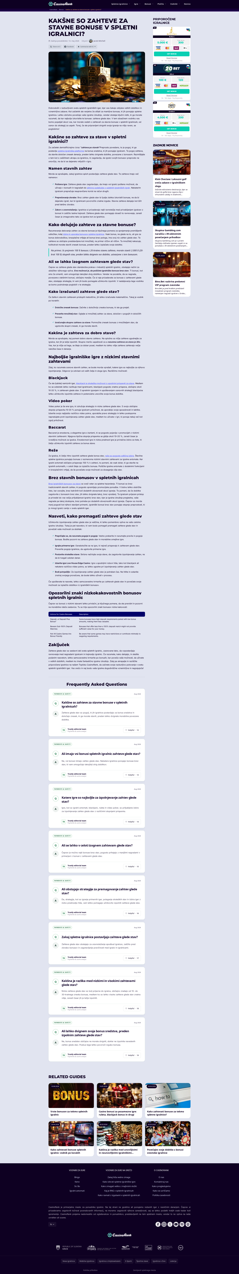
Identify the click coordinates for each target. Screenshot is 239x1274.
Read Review (171, 58)
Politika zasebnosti (161, 1195)
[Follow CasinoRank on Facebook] (158, 1224)
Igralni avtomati (77, 1190)
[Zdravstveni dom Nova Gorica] (165, 1247)
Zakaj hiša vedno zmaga (119, 1177)
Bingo (77, 1177)
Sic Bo (77, 1186)
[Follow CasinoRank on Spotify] (182, 1224)
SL (51, 1224)
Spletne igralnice (119, 4)
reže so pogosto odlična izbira (119, 456)
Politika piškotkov (90, 1270)
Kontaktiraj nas (161, 1181)
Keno (77, 1181)
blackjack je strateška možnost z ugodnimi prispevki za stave (105, 383)
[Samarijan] (130, 1247)
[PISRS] (101, 1247)
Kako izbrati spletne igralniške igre (119, 1181)
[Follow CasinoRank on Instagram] (164, 1224)
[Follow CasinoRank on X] (170, 1224)
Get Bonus (172, 54)
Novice (187, 4)
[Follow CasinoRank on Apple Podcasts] (188, 1224)
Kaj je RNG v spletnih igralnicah (119, 1190)
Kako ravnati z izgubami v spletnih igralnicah (119, 1195)
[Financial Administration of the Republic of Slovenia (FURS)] (69, 1247)
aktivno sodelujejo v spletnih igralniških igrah (108, 187)
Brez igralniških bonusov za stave (64, 483)
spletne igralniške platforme (71, 151)
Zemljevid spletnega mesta (144, 1270)
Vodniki (174, 4)
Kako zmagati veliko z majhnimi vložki (119, 1186)
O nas (161, 1177)
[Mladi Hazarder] (148, 1247)
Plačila (161, 4)
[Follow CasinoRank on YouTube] (176, 1224)
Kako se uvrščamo (161, 1190)
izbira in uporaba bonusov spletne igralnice (83, 234)
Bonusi (148, 4)
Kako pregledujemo (161, 1186)
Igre (136, 4)
